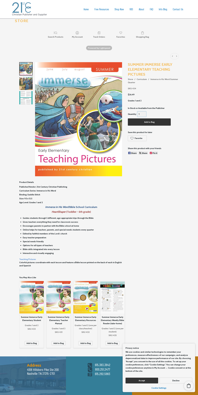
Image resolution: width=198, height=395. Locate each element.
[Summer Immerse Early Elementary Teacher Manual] (58, 297)
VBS (131, 9)
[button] (137, 138)
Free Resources (101, 9)
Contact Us (178, 9)
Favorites (120, 37)
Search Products (55, 37)
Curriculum (142, 79)
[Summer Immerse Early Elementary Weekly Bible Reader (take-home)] (112, 297)
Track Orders (99, 37)
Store (130, 79)
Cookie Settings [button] (158, 388)
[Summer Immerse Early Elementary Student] (31, 297)
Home (86, 9)
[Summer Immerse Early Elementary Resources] (85, 297)
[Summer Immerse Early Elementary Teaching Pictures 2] (26, 97)
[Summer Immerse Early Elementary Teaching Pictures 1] (26, 83)
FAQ (151, 9)
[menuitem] (172, 56)
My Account (77, 37)
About (141, 9)
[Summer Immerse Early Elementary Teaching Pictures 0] (26, 68)
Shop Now (119, 9)
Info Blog (163, 9)
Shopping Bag (142, 37)
